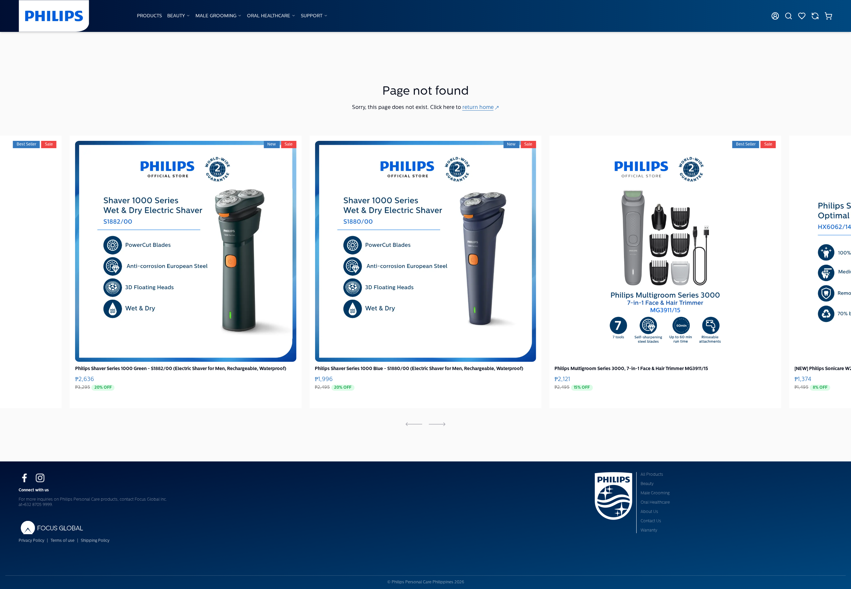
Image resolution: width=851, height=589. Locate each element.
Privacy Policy (31, 541)
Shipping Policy (95, 541)
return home (478, 107)
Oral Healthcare (268, 16)
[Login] (775, 16)
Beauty (176, 16)
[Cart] (828, 16)
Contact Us (651, 521)
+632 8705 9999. (37, 505)
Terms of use (62, 541)
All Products (652, 475)
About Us (649, 512)
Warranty (649, 531)
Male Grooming (215, 16)
